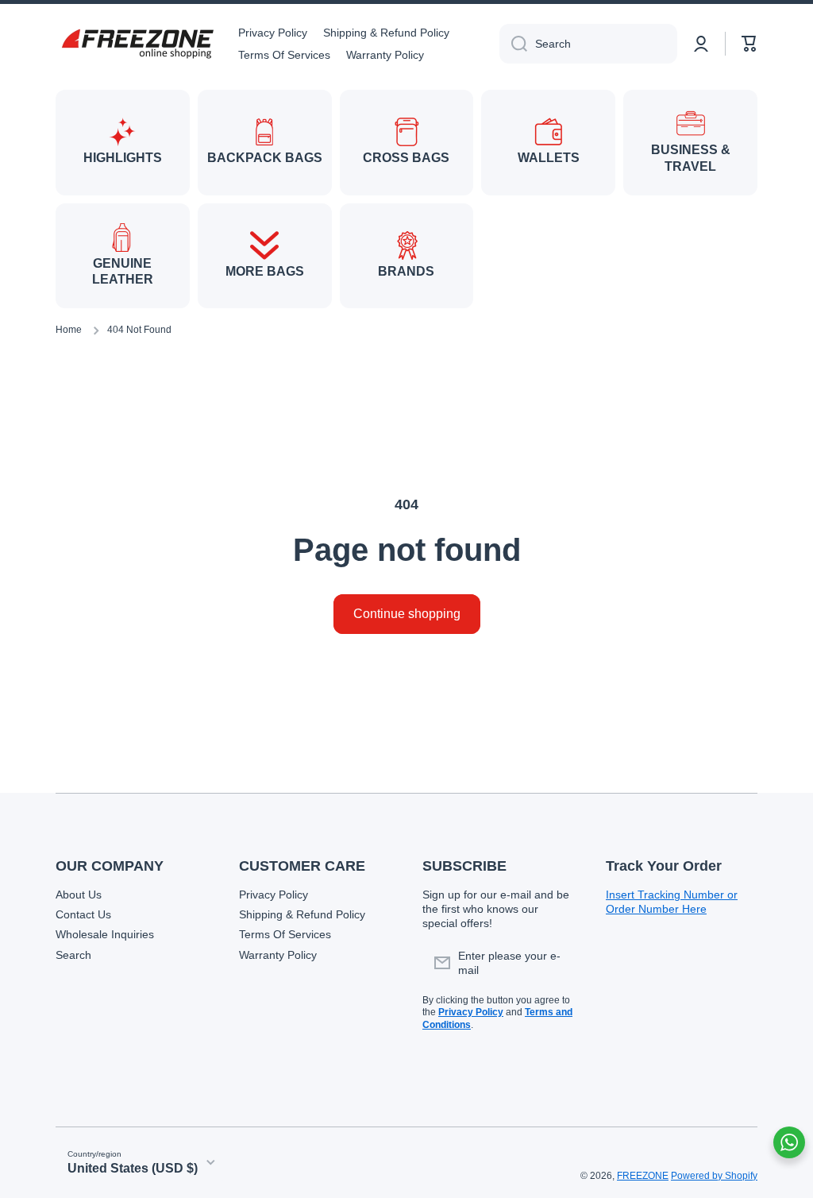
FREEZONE (643, 1175)
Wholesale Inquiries (105, 934)
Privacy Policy (273, 894)
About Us (79, 894)
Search (73, 955)
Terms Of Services (285, 934)
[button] (749, 44)
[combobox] (588, 44)
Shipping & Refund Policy (302, 914)
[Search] (513, 44)
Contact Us (83, 914)
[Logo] (135, 44)
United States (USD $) (132, 1168)
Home (69, 329)
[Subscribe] (554, 963)
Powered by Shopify (714, 1175)
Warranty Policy (278, 955)
